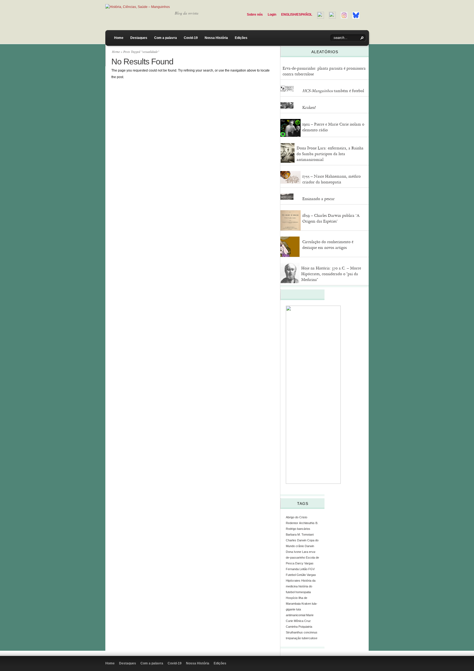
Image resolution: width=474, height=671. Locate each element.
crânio (300, 546)
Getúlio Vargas (306, 574)
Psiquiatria (305, 626)
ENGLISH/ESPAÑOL (296, 14)
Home (118, 38)
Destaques (138, 38)
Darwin (309, 546)
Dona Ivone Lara (297, 551)
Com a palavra (165, 38)
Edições (241, 38)
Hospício (292, 597)
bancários (303, 528)
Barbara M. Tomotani (300, 534)
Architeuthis (307, 523)
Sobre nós (255, 14)
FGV (311, 569)
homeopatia (303, 592)
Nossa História (216, 38)
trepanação (293, 638)
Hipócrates (293, 580)
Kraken (306, 603)
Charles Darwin (296, 540)
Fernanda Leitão (296, 569)
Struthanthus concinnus (301, 632)
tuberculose (309, 638)
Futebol (291, 574)
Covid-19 (191, 38)
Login (272, 14)
